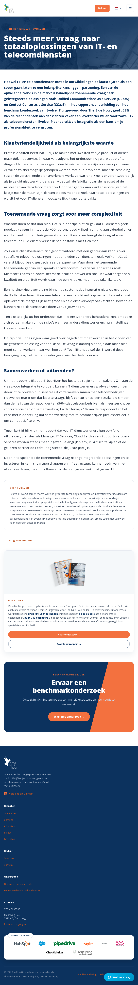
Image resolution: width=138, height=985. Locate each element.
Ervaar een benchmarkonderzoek (22, 890)
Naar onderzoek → (69, 634)
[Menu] (130, 8)
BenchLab (9, 839)
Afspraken (9, 826)
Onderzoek (10, 813)
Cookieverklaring (87, 974)
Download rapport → (69, 644)
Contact (8, 864)
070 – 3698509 (12, 909)
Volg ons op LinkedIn (21, 793)
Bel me (102, 8)
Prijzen (7, 832)
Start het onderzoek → (69, 716)
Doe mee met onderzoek (18, 884)
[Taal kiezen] (118, 8)
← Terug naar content (18, 540)
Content (8, 819)
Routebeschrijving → (15, 924)
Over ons (9, 858)
